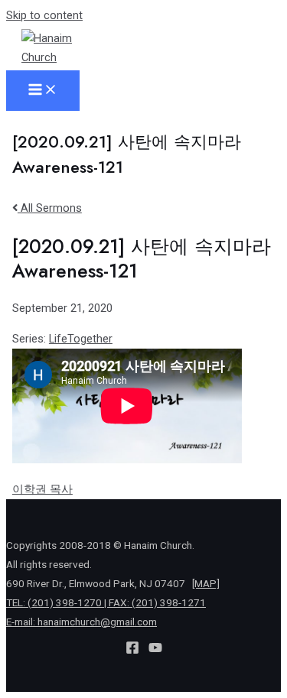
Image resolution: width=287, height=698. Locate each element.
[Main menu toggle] (43, 90)
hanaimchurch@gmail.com (97, 621)
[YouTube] (155, 650)
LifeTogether (81, 339)
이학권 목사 (42, 489)
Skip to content (44, 15)
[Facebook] (132, 650)
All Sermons (50, 208)
